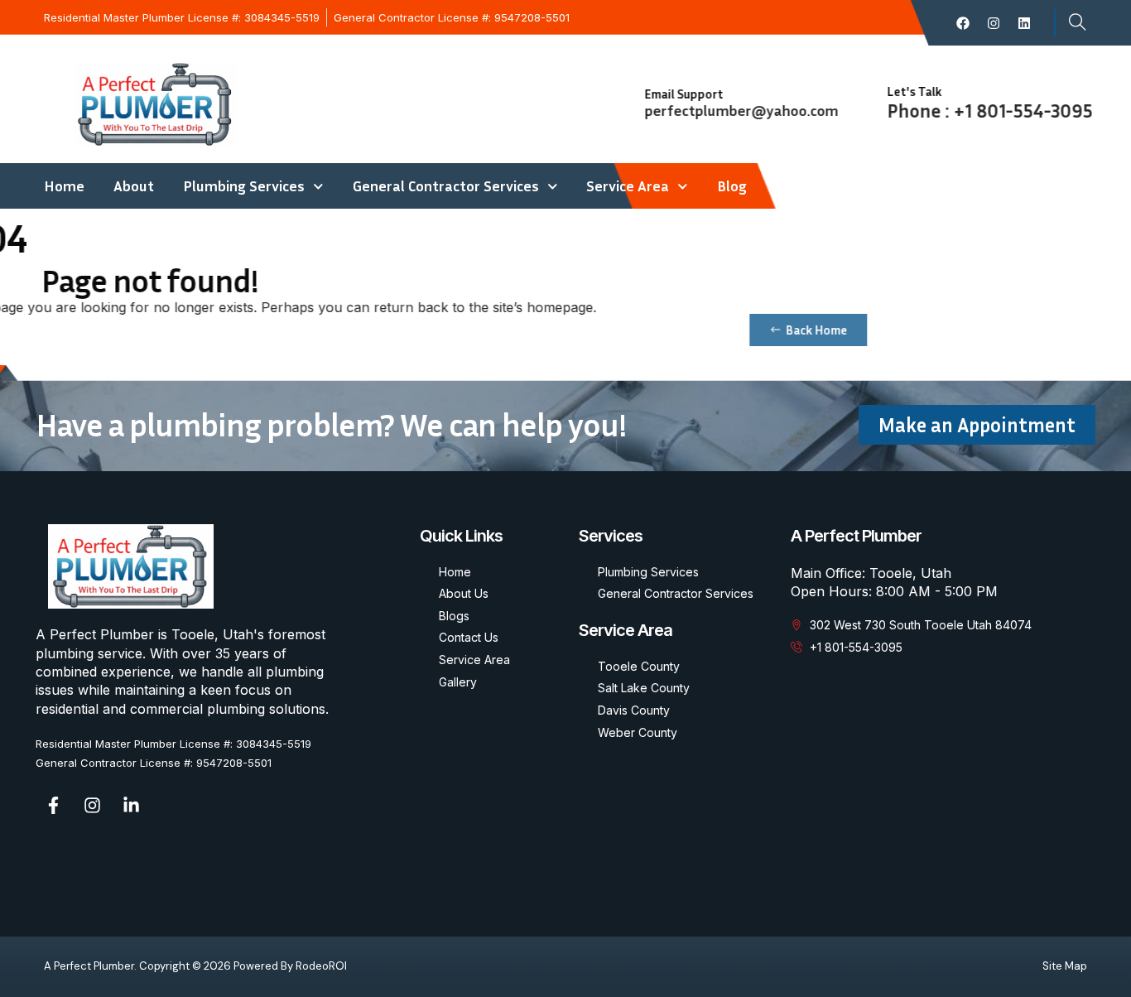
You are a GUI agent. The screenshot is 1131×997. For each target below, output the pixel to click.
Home (64, 185)
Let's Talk (906, 91)
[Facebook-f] (53, 805)
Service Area (627, 185)
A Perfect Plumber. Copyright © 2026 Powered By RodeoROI (195, 966)
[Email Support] (613, 99)
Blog (732, 185)
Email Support (676, 93)
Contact (802, 185)
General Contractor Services (446, 185)
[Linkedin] (1024, 23)
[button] (1070, 22)
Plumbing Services (244, 185)
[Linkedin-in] (130, 805)
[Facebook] (963, 23)
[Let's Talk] (856, 96)
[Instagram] (993, 23)
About (133, 185)
